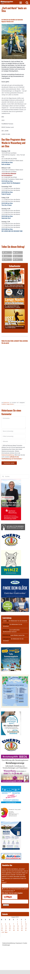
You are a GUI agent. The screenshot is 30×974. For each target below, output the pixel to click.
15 (18, 926)
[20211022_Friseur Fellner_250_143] (11, 807)
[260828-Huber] (14, 269)
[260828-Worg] (15, 310)
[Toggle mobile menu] (20, 2)
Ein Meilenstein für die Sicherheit (18, 621)
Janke (4, 621)
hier (3, 880)
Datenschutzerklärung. (8, 455)
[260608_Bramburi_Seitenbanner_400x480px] (15, 675)
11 (2, 926)
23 (22, 928)
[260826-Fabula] (14, 289)
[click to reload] (10, 897)
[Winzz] (11, 550)
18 (2, 928)
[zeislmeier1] (11, 854)
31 (26, 930)
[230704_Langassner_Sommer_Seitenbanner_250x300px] (11, 648)
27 (10, 930)
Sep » (6, 932)
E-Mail (4, 882)
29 (18, 930)
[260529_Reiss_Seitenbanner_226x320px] (11, 822)
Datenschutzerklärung (17, 888)
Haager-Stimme (10, 404)
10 (26, 924)
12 (6, 926)
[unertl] (11, 534)
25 (2, 930)
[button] (7, 252)
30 (22, 930)
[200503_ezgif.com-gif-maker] (11, 712)
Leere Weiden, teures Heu (17, 635)
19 (6, 928)
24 (26, 928)
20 (10, 928)
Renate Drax (6, 402)
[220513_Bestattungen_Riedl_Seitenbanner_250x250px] (15, 755)
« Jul (2, 932)
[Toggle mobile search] (27, 2)
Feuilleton (4, 404)
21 (14, 928)
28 (14, 930)
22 (18, 928)
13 (10, 926)
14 (14, 926)
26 (6, 930)
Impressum (19, 943)
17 (26, 926)
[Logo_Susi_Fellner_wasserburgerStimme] (11, 787)
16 (22, 926)
